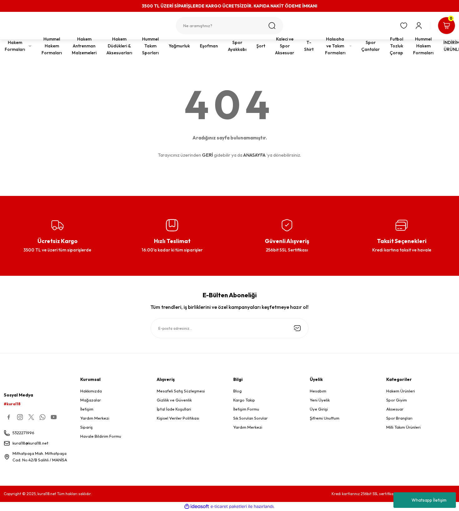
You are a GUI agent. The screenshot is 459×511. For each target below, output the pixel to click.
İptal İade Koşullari (174, 408)
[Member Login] (418, 25)
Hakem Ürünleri (400, 390)
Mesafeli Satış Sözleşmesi (181, 390)
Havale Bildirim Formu (100, 436)
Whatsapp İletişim (429, 500)
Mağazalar (90, 399)
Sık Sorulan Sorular (250, 418)
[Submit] (297, 328)
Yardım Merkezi (94, 418)
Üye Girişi (319, 408)
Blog (237, 390)
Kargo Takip (244, 399)
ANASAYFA (254, 155)
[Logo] (38, 28)
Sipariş (86, 427)
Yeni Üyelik (320, 399)
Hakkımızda (91, 390)
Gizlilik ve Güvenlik (174, 399)
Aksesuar (394, 408)
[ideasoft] (196, 506)
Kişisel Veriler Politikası (178, 418)
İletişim (86, 408)
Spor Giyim (396, 399)
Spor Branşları (399, 418)
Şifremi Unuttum (324, 418)
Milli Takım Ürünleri (403, 427)
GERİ (207, 155)
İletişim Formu (246, 408)
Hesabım (318, 390)
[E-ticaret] (228, 506)
